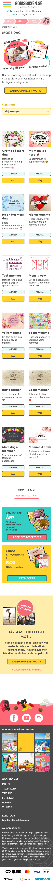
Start (4, 27)
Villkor (7, 807)
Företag (8, 797)
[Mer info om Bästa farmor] (13, 376)
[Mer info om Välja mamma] (13, 319)
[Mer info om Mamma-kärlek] (40, 433)
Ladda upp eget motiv (26, 661)
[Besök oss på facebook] (14, 718)
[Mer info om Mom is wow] (40, 262)
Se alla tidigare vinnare (26, 669)
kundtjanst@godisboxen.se (16, 820)
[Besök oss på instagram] (39, 718)
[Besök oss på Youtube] (26, 718)
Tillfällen (9, 788)
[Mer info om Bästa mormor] (40, 376)
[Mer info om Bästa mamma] (40, 319)
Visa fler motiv (25, 495)
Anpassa (13, 174)
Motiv (6, 784)
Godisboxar (10, 779)
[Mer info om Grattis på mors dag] (13, 137)
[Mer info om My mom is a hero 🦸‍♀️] (40, 137)
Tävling (7, 793)
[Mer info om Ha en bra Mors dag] (13, 201)
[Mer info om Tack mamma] (13, 262)
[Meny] (7, 4)
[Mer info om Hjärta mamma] (40, 201)
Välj (13, 180)
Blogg (6, 802)
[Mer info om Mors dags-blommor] (13, 433)
